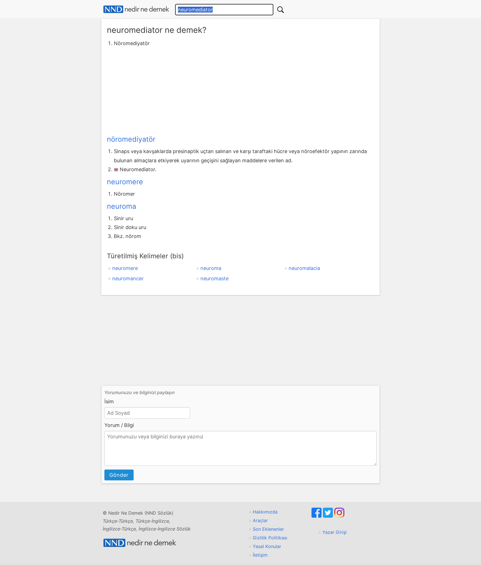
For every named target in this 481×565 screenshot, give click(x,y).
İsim (109, 401)
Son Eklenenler (268, 529)
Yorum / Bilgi (119, 425)
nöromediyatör (131, 139)
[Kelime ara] (280, 9)
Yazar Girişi (334, 532)
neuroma (121, 206)
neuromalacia (304, 268)
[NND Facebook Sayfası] (317, 516)
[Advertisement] (240, 90)
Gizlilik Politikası (270, 538)
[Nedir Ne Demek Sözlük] (136, 9)
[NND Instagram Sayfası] (339, 516)
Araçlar (260, 520)
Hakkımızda (265, 512)
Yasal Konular (267, 546)
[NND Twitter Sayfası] (328, 516)
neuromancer (128, 278)
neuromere (125, 182)
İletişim (260, 555)
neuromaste (214, 278)
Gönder (119, 475)
